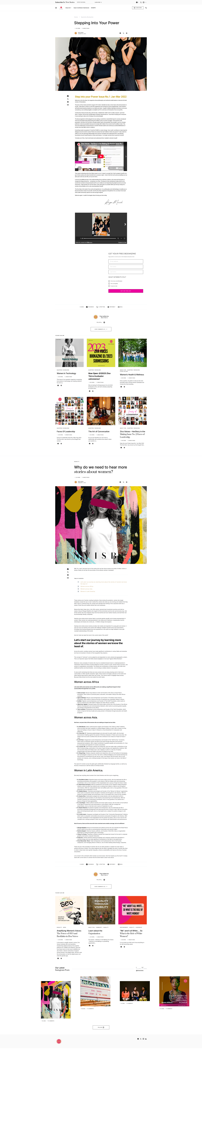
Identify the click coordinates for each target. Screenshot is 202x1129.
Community (99, 927)
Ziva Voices (80, 32)
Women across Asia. (86, 589)
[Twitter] (141, 2)
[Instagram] (143, 1039)
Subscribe (98, 2)
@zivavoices (139, 970)
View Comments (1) (100, 329)
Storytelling (124, 371)
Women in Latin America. (87, 591)
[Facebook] (138, 1039)
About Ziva (123, 370)
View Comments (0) (99, 886)
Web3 (64, 927)
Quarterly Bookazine (87, 17)
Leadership (139, 927)
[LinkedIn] (145, 1039)
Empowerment (124, 927)
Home (76, 17)
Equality (76, 461)
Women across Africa (86, 586)
